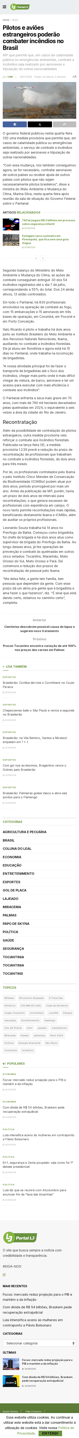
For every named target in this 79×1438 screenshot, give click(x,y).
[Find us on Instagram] (4, 1275)
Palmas (10, 915)
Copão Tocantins (15, 1013)
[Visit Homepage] (20, 7)
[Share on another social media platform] (64, 124)
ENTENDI (50, 1433)
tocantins (27, 1050)
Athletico (10, 1005)
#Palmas (9, 998)
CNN (10, 76)
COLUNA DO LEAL (17, 849)
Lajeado (10, 899)
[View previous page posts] (36, 258)
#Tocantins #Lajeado (31, 998)
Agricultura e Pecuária (24, 832)
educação (10, 1020)
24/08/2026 (10, 692)
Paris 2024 (56, 1035)
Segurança (13, 949)
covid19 (53, 1013)
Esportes (9, 677)
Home (6, 20)
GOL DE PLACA (14, 890)
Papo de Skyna (16, 924)
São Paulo (52, 1043)
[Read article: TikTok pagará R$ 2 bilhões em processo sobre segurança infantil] (11, 224)
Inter (30, 1028)
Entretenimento (18, 873)
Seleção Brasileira (29, 1043)
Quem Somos (10, 1411)
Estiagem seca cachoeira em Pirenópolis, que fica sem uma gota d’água (45, 239)
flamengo (50, 1020)
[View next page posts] (43, 258)
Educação (12, 865)
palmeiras (39, 1035)
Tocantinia (13, 957)
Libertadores (59, 1028)
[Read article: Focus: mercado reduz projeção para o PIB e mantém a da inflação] (11, 1364)
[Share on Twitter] (40, 124)
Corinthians (37, 1013)
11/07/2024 (26, 76)
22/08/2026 (29, 228)
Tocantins (13, 973)
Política (10, 932)
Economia (12, 857)
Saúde (8, 940)
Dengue (67, 1013)
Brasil (15, 20)
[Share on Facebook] (15, 124)
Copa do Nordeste (57, 1005)
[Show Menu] (4, 7)
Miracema (12, 907)
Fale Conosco (34, 1411)
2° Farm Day (56, 998)
